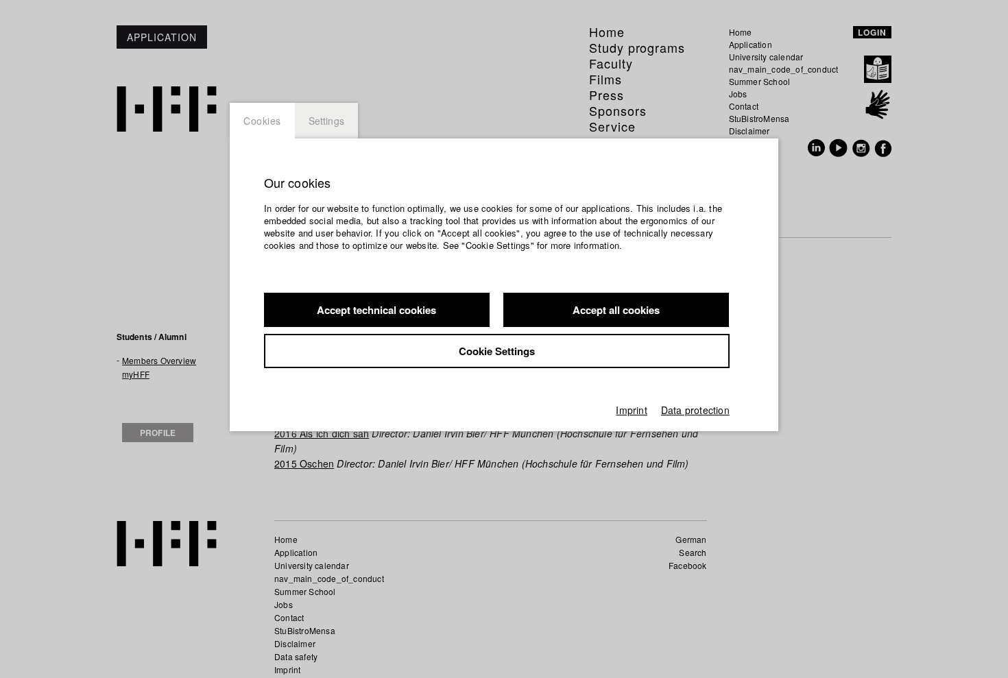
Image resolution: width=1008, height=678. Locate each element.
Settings (327, 121)
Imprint (631, 410)
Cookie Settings (497, 351)
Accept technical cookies (376, 309)
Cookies (262, 121)
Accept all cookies (616, 309)
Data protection (695, 410)
